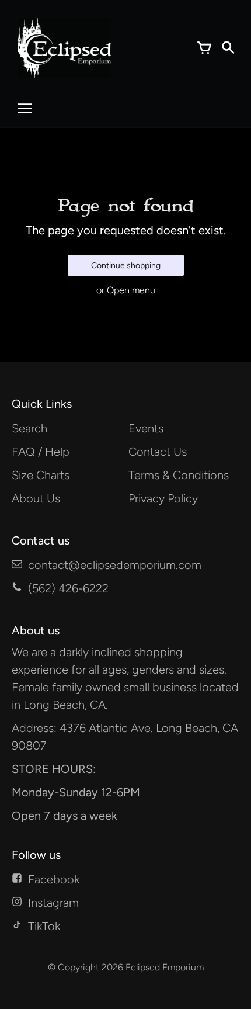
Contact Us (157, 452)
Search (29, 428)
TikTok (44, 926)
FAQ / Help (40, 452)
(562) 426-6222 (68, 588)
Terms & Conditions (178, 475)
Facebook (53, 879)
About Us (36, 498)
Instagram (53, 903)
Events (145, 428)
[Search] (227, 48)
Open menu (131, 290)
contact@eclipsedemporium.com (114, 565)
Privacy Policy (163, 498)
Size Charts (40, 475)
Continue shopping (126, 266)
